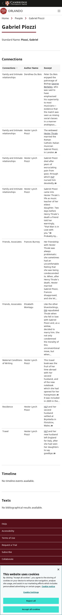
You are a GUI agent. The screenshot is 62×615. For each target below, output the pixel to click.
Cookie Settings (31, 592)
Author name (31, 68)
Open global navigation (2, 3)
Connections (12, 68)
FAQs (4, 523)
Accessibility (8, 530)
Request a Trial (9, 545)
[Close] (58, 569)
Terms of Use (8, 537)
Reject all (31, 600)
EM (45, 310)
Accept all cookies (31, 609)
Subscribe (7, 552)
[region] (31, 590)
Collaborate (7, 559)
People (19, 18)
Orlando (15, 11)
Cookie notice (48, 586)
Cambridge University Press (16, 3)
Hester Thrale (51, 133)
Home (5, 18)
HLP (52, 176)
